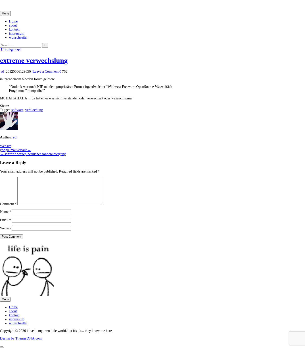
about (13, 25)
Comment (8, 204)
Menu (5, 13)
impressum (16, 33)
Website (5, 146)
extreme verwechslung (34, 60)
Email (5, 220)
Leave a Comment (45, 71)
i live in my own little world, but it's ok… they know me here (43, 5)
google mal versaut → (15, 150)
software (17, 110)
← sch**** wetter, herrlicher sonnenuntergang (33, 154)
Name (5, 212)
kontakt (14, 29)
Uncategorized (11, 49)
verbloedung (34, 110)
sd (2, 71)
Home (13, 21)
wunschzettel (18, 37)
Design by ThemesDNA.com (21, 338)
